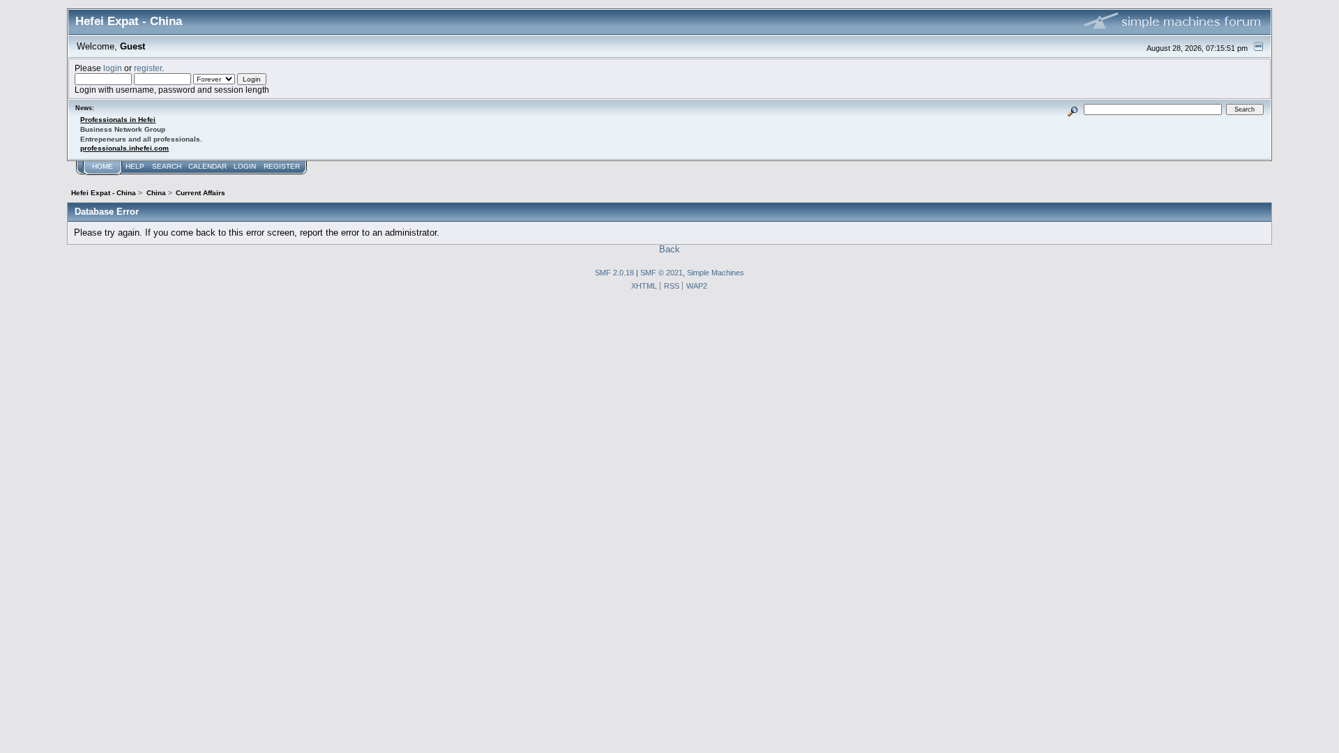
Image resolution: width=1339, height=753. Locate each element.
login (112, 68)
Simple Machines (715, 272)
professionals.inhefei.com (124, 148)
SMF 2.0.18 (614, 272)
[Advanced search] (1073, 109)
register (148, 68)
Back (669, 249)
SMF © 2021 (661, 272)
